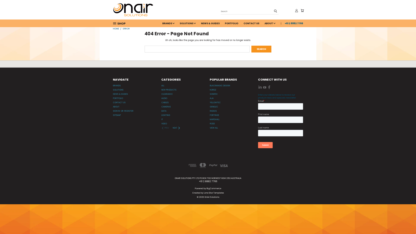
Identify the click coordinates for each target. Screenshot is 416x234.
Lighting (165, 115)
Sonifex (213, 94)
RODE (212, 123)
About (269, 23)
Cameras (166, 106)
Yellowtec (215, 102)
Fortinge (214, 115)
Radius (213, 111)
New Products (168, 89)
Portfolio (231, 23)
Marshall (215, 119)
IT (162, 119)
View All (214, 127)
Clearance (167, 94)
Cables (165, 102)
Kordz (213, 89)
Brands (167, 23)
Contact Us (251, 23)
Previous (407, 224)
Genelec (214, 106)
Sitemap (117, 115)
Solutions (187, 23)
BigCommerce (214, 188)
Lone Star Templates (214, 192)
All (162, 85)
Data (163, 111)
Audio (164, 98)
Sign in (116, 111)
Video (164, 123)
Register (128, 111)
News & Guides (210, 23)
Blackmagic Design (220, 85)
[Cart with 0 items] (302, 10)
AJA (212, 98)
